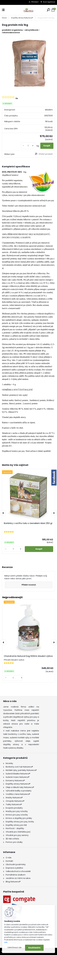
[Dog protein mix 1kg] (28, 62)
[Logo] (28, 10)
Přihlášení (35, 2)
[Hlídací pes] (42, 154)
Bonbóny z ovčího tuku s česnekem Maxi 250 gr (28, 523)
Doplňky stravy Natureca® (22, 18)
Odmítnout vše (14, 947)
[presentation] (3, 513)
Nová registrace (49, 2)
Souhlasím (34, 947)
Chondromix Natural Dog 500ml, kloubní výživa (28, 656)
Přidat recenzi (29, 584)
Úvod (4, 18)
